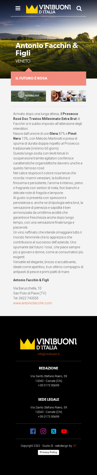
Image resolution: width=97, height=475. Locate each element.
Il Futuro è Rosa (31, 78)
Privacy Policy (48, 452)
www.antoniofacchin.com (32, 303)
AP (74, 445)
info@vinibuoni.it (49, 354)
